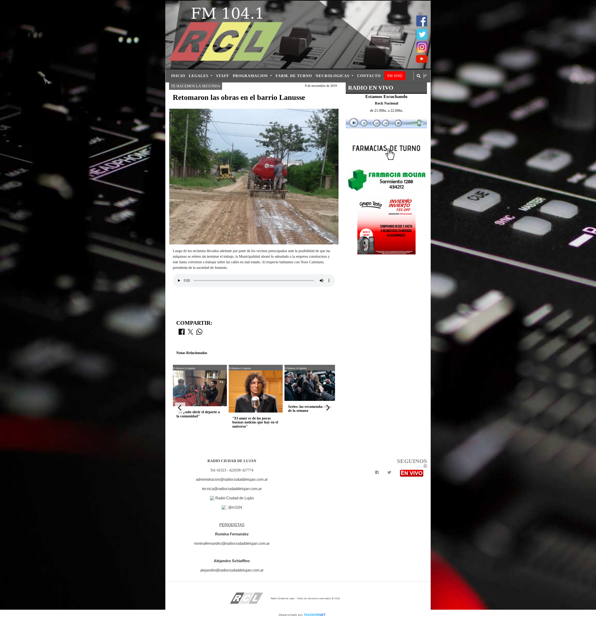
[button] (418, 75)
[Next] (327, 408)
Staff (222, 76)
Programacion (251, 76)
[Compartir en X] (190, 333)
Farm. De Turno (294, 76)
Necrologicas (333, 76)
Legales (199, 76)
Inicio (178, 76)
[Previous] (180, 408)
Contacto (369, 76)
